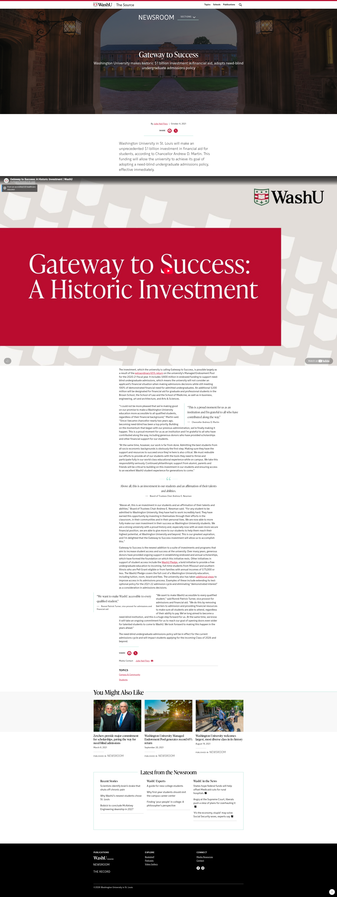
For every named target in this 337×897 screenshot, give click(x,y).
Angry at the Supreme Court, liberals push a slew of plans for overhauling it (214, 801)
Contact (200, 861)
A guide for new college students (165, 786)
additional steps (205, 577)
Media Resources (205, 857)
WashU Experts (156, 781)
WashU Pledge (169, 562)
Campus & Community (129, 675)
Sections (186, 17)
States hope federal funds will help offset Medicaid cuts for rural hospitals (212, 790)
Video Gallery (151, 864)
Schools (216, 5)
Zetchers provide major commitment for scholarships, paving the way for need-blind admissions (115, 739)
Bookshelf (149, 857)
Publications (229, 5)
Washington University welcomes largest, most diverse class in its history (219, 737)
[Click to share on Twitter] (176, 131)
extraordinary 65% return (149, 373)
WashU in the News (205, 781)
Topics (207, 5)
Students (123, 680)
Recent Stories (109, 781)
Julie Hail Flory (161, 124)
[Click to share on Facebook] (170, 131)
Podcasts (149, 861)
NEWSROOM (156, 18)
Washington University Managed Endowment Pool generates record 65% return (168, 739)
